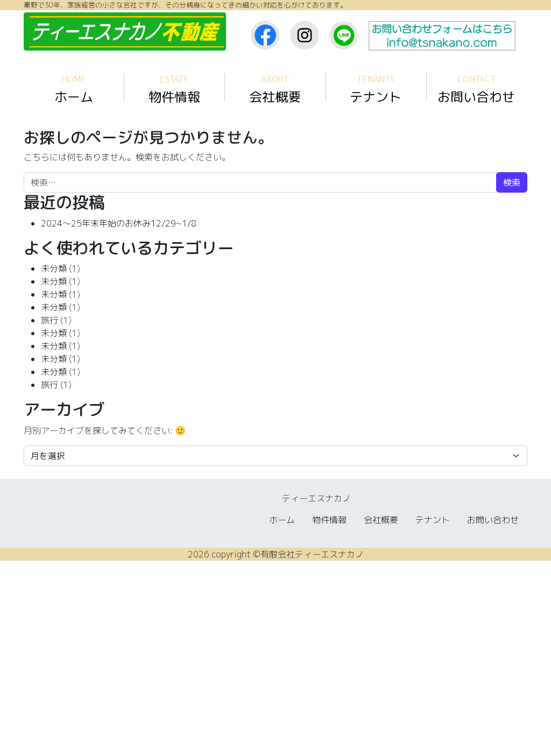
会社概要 (275, 89)
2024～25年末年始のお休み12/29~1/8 (118, 223)
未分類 (54, 268)
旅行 (49, 320)
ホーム (73, 89)
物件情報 (174, 89)
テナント (375, 89)
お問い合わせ (476, 89)
